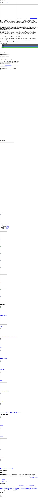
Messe (13, 488)
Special (1, 489)
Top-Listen (19, 489)
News (21, 488)
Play (1, 326)
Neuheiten (17, 488)
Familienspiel (12, 486)
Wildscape (7, 225)
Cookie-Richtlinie (4, 481)
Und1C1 (7, 228)
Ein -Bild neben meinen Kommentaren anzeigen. (9, 59)
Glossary (36, 477)
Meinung (11, 488)
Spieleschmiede (9, 489)
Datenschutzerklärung (8, 65)
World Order (2, 369)
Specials (4, 489)
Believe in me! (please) (3, 358)
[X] (7, 2)
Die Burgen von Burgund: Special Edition (7, 468)
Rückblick (35, 488)
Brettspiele (31, 485)
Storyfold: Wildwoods (3, 315)
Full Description (32, 477)
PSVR (25, 488)
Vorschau (27, 489)
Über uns (3, 479)
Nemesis (1, 425)
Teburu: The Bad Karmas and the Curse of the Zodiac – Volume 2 (10, 412)
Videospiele (24, 489)
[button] (3, 45)
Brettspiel (21, 485)
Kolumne (6, 488)
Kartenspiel (30, 486)
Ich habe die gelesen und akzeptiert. (10, 65)
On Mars (1, 436)
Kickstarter (2, 488)
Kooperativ (8, 488)
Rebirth (1, 401)
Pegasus (23, 488)
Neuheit (15, 488)
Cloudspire (2, 457)
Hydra (1, 380)
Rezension (28, 488)
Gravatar (4, 59)
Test (16, 489)
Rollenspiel (33, 488)
